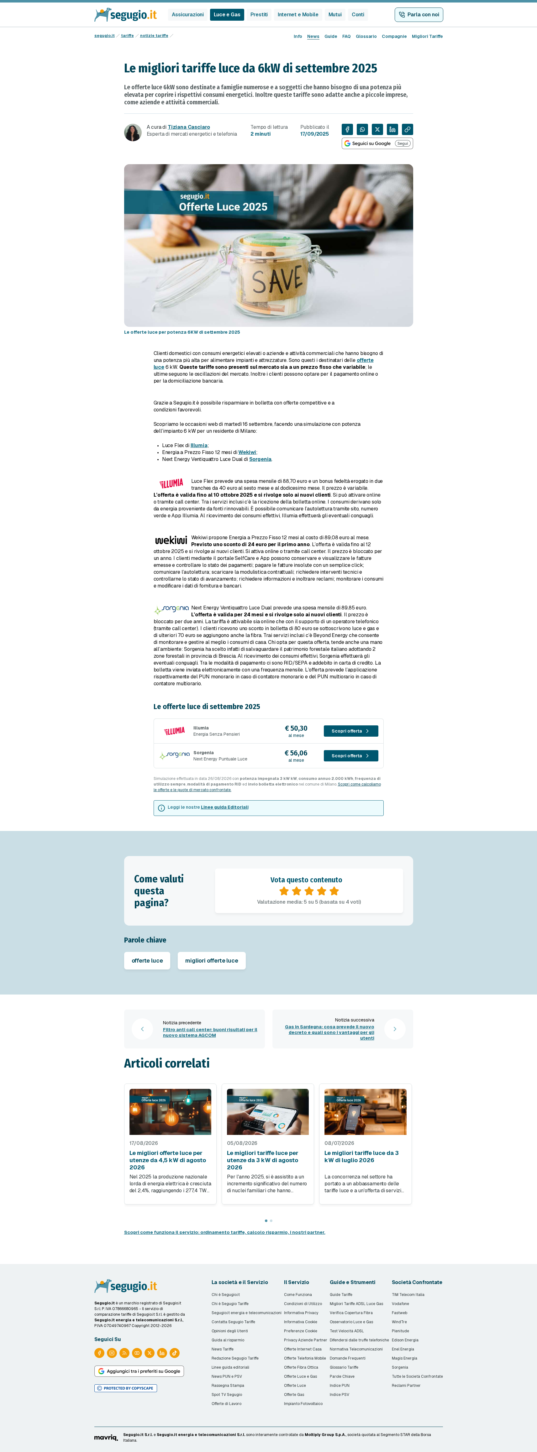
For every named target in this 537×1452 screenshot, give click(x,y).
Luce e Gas (227, 14)
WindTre (399, 1321)
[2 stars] (297, 891)
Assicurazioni (188, 14)
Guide (330, 36)
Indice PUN (340, 1385)
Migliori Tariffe (427, 36)
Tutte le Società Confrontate (417, 1376)
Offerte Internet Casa (303, 1349)
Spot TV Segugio (227, 1394)
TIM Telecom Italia (408, 1294)
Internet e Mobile (298, 14)
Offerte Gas (294, 1394)
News (313, 36)
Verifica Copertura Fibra (351, 1312)
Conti (358, 14)
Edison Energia (405, 1340)
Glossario (366, 36)
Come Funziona (298, 1294)
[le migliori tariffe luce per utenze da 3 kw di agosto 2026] (268, 1112)
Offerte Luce (295, 1385)
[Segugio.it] (125, 1286)
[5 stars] (334, 891)
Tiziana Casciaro (189, 127)
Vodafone (400, 1303)
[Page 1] (266, 1221)
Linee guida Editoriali (225, 807)
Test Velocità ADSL (347, 1331)
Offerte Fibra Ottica (301, 1367)
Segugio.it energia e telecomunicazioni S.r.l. (201, 1434)
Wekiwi (247, 452)
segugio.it (104, 35)
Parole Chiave (342, 1376)
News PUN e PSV (227, 1376)
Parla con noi (423, 14)
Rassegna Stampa (228, 1385)
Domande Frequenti (348, 1358)
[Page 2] (271, 1221)
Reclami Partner (406, 1385)
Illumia (199, 445)
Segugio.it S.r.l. (138, 1434)
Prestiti (259, 14)
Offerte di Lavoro (226, 1403)
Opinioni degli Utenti (230, 1331)
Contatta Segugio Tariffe (233, 1321)
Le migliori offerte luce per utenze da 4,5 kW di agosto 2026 (167, 1160)
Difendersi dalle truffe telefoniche (359, 1340)
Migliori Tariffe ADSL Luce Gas (356, 1303)
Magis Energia (404, 1358)
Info (298, 36)
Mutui (335, 14)
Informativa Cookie (300, 1321)
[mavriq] (106, 1438)
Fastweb (399, 1312)
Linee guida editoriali (230, 1367)
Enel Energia (403, 1349)
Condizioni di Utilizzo (303, 1303)
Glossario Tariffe (344, 1367)
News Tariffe (223, 1349)
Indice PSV (339, 1394)
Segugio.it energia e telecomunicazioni (247, 1312)
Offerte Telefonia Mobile (305, 1358)
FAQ (346, 36)
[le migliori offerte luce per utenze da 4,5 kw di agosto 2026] (170, 1112)
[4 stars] (322, 891)
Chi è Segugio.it (226, 1294)
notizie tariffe (154, 35)
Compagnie (394, 36)
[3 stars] (309, 891)
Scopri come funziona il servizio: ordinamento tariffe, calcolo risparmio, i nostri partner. (224, 1232)
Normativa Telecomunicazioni (356, 1349)
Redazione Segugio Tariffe (235, 1358)
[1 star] (284, 891)
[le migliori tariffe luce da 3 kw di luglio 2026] (365, 1112)
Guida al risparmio (228, 1340)
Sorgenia (260, 459)
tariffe (127, 35)
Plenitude (400, 1331)
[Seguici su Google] (377, 143)
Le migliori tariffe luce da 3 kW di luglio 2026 (361, 1156)
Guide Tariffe (341, 1294)
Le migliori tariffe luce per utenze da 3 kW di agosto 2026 (262, 1160)
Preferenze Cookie (300, 1331)
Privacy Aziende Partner (305, 1340)
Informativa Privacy (301, 1312)
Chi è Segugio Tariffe (230, 1303)
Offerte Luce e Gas (300, 1376)
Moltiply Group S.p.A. (325, 1434)
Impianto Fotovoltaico (303, 1403)
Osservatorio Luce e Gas (351, 1321)
